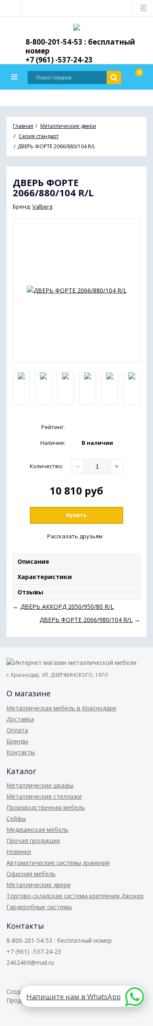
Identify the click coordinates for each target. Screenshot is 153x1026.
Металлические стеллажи (44, 796)
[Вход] (143, 8)
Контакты (20, 752)
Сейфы (16, 818)
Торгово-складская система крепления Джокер (75, 896)
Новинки (18, 852)
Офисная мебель (31, 874)
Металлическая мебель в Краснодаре (61, 708)
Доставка (20, 719)
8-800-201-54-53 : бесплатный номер (80, 46)
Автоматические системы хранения (58, 863)
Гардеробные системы (39, 907)
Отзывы (30, 592)
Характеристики (44, 577)
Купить (76, 515)
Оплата (17, 730)
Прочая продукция (33, 841)
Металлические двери (38, 885)
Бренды (17, 741)
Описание (33, 561)
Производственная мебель (45, 807)
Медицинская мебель (37, 829)
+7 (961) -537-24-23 (59, 60)
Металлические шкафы (40, 785)
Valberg (42, 206)
